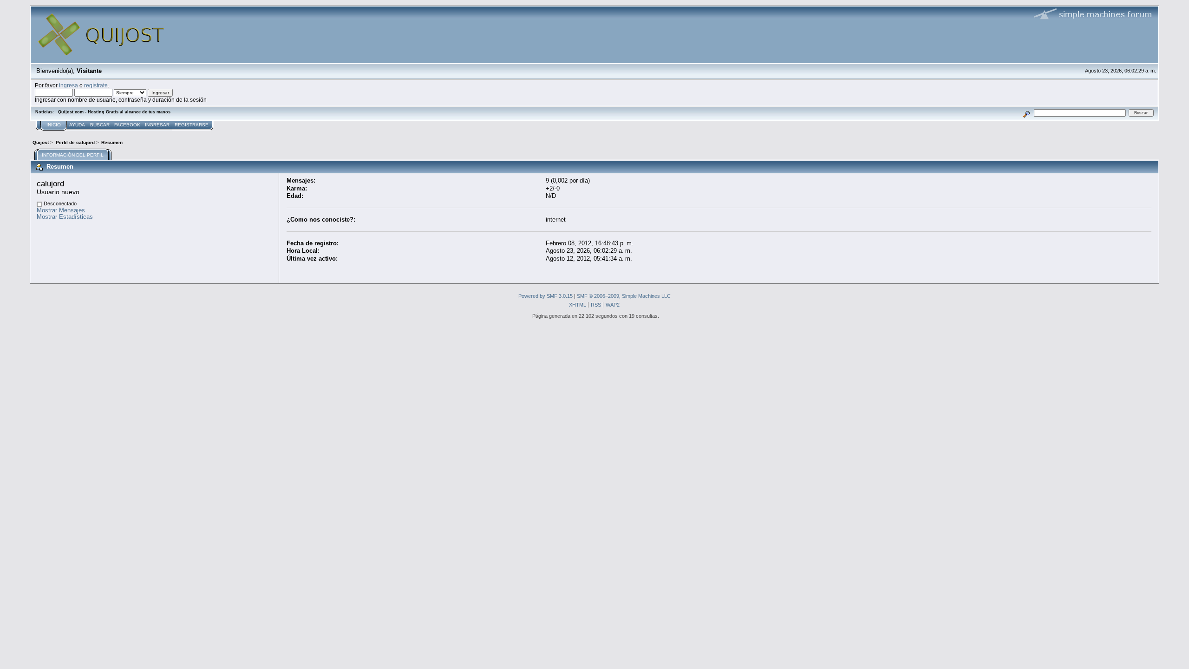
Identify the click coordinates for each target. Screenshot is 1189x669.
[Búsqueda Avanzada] (1026, 112)
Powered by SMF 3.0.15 (545, 296)
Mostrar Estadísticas (65, 216)
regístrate (96, 85)
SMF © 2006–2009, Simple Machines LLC (624, 296)
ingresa (68, 85)
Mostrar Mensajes (61, 210)
